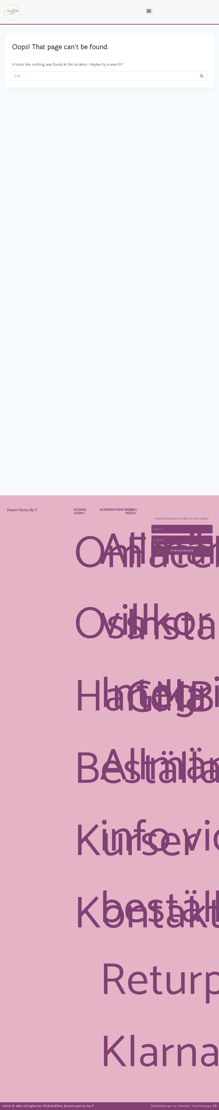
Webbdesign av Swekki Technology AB (184, 1106)
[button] (148, 11)
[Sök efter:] (109, 76)
